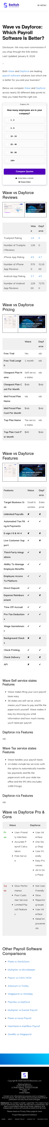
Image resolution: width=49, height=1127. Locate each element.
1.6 (32, 238)
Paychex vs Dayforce (19, 1001)
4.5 (32, 257)
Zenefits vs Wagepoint (19, 1034)
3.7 (32, 276)
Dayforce (24, 71)
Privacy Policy (25, 1111)
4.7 (40, 257)
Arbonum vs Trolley (18, 985)
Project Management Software (24, 1115)
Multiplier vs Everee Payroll (22, 1010)
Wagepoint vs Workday (20, 993)
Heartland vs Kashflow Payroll (24, 1026)
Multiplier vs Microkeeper (21, 969)
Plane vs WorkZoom (18, 961)
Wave (11, 71)
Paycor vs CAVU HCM (19, 977)
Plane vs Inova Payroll (19, 1018)
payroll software (11, 75)
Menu (43, 5)
